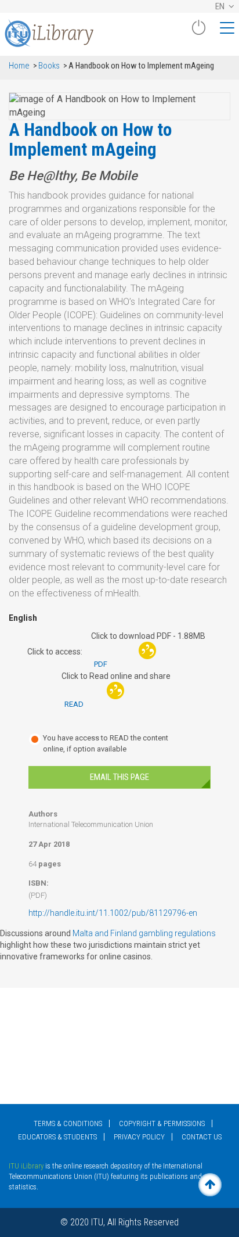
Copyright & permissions (162, 1123)
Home (19, 66)
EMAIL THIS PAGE (119, 777)
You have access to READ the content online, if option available (105, 743)
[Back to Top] (210, 1184)
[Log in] (198, 32)
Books (49, 66)
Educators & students (57, 1137)
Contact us (202, 1137)
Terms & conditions (68, 1123)
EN (220, 6)
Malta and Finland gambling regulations (143, 933)
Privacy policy (139, 1137)
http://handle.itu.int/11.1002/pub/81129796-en (112, 913)
